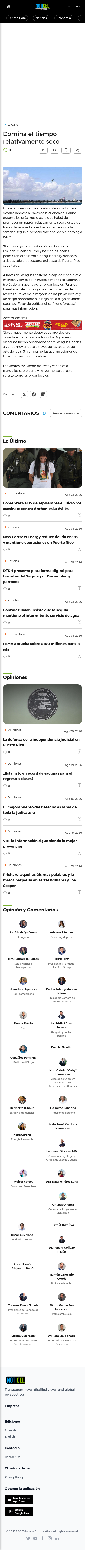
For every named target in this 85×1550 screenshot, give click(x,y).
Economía (64, 18)
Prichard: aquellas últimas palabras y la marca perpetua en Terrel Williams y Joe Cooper (39, 880)
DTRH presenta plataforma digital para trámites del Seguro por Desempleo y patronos (38, 576)
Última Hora (17, 18)
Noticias (41, 18)
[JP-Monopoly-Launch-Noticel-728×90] (42, 325)
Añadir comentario (66, 413)
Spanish (10, 1430)
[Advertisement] (42, 68)
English (10, 1436)
